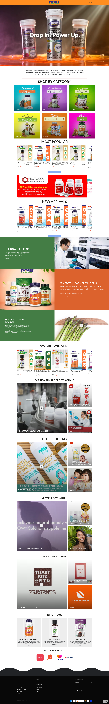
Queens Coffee (20, 687)
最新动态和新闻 (39, 684)
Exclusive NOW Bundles (21, 695)
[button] (86, 2)
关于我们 (37, 685)
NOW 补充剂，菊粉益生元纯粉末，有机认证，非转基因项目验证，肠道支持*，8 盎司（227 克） (79, 463)
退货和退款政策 (39, 687)
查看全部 (54, 236)
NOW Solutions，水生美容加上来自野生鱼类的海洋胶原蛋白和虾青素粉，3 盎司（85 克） (78, 521)
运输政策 (37, 691)
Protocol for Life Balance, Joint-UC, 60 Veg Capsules (78, 404)
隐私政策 (37, 689)
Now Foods (19, 684)
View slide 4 (20, 195)
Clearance (18, 693)
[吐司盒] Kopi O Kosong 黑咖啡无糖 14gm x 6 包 (78, 581)
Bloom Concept (21, 700)
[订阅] (91, 682)
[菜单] (17, 2)
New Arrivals (19, 691)
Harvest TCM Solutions (21, 689)
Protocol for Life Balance (21, 685)
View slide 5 (23, 195)
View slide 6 (26, 195)
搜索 (36, 682)
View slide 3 (17, 195)
